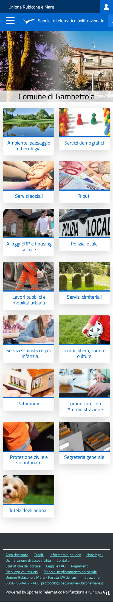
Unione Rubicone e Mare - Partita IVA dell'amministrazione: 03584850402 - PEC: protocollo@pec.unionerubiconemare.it (54, 580)
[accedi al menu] (10, 20)
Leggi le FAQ (56, 566)
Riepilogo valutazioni (21, 572)
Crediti (39, 555)
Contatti (63, 560)
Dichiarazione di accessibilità (28, 560)
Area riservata (16, 555)
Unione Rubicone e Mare (31, 7)
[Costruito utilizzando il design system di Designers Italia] (107, 594)
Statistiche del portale (23, 566)
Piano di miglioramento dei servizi (70, 572)
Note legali (94, 555)
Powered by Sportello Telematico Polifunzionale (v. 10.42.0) (55, 592)
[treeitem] (106, 6)
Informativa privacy (65, 555)
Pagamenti (80, 566)
